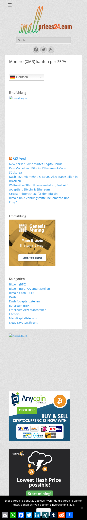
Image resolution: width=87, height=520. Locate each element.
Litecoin (14, 314)
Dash (12, 297)
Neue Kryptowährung (23, 322)
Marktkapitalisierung (23, 318)
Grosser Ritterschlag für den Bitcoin (33, 194)
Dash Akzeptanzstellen (24, 301)
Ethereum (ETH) (19, 305)
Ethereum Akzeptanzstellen (27, 310)
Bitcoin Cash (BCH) (21, 293)
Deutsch (21, 77)
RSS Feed (19, 158)
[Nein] (82, 508)
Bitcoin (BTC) (17, 284)
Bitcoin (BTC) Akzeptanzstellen (29, 289)
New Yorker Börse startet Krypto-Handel (36, 164)
